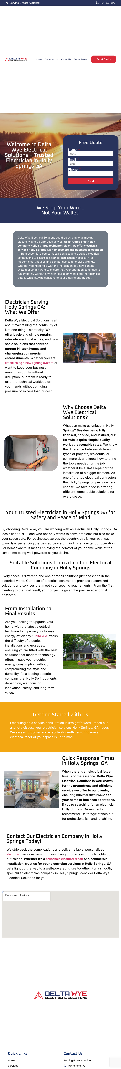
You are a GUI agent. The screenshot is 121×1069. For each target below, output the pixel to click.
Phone (73, 169)
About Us (66, 59)
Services (49, 59)
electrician (14, 854)
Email (72, 159)
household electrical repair (64, 859)
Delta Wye (41, 636)
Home (39, 59)
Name (73, 149)
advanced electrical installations (56, 257)
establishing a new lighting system (29, 363)
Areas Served (81, 59)
